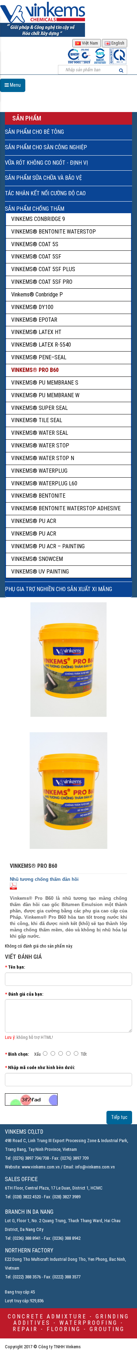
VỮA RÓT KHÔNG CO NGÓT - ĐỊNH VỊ (46, 162)
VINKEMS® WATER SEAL (39, 433)
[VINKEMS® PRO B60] (68, 790)
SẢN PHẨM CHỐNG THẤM (34, 208)
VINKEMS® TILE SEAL (36, 420)
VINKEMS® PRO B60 (35, 370)
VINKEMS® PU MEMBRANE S (44, 382)
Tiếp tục (119, 1117)
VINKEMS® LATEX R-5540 (41, 344)
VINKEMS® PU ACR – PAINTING (48, 546)
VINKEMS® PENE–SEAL (38, 357)
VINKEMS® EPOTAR (34, 319)
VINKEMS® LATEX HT (36, 332)
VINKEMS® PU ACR (33, 521)
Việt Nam (89, 43)
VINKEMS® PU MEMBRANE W (45, 395)
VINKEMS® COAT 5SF (36, 256)
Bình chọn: (18, 1054)
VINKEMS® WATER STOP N (42, 458)
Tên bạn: (16, 967)
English (117, 43)
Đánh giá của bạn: (25, 994)
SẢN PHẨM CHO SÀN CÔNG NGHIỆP (46, 147)
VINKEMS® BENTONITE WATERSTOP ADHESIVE (65, 508)
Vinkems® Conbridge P (37, 294)
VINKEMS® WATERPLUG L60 (44, 483)
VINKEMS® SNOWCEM (37, 559)
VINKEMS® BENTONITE (38, 495)
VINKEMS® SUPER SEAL (39, 408)
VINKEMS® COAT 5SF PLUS (43, 269)
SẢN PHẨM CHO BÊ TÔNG (34, 132)
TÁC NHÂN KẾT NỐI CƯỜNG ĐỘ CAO (45, 193)
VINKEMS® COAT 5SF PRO (41, 282)
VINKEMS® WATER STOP (40, 445)
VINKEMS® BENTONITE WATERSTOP (53, 231)
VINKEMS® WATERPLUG (39, 470)
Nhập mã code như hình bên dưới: (41, 1067)
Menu (15, 85)
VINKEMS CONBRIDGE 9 (38, 219)
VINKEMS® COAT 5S (34, 244)
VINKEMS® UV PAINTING (40, 571)
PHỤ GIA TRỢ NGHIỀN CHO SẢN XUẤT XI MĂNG (58, 589)
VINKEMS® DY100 (32, 307)
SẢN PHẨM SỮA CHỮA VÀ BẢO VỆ (43, 178)
